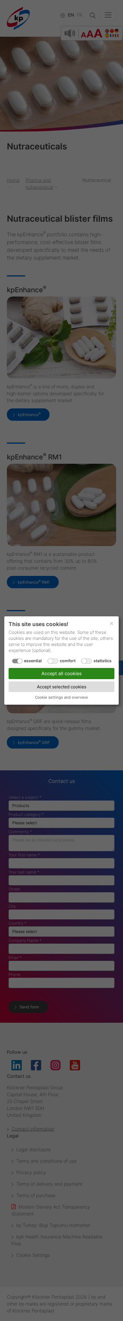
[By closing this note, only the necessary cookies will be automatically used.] (111, 623)
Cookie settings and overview (61, 697)
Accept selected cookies (61, 686)
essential (33, 660)
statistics (103, 660)
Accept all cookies (61, 673)
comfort (68, 660)
